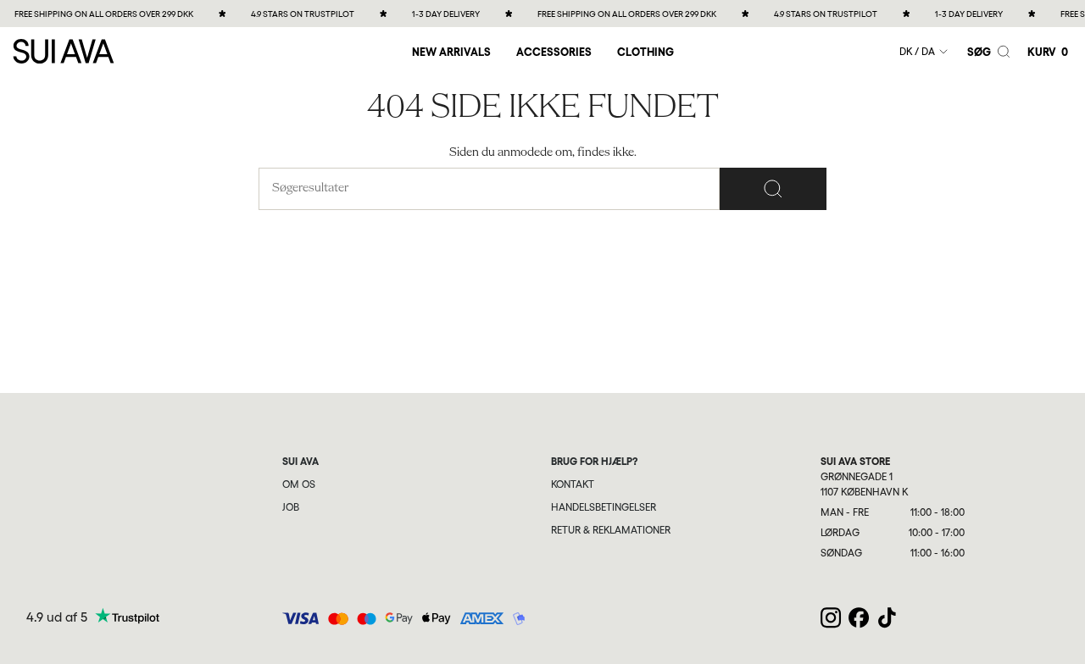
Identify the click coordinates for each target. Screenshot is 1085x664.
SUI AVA (300, 462)
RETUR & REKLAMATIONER (610, 530)
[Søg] (773, 189)
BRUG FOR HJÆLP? (594, 462)
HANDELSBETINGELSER (603, 507)
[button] (554, 51)
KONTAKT (572, 484)
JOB (290, 507)
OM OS (298, 484)
